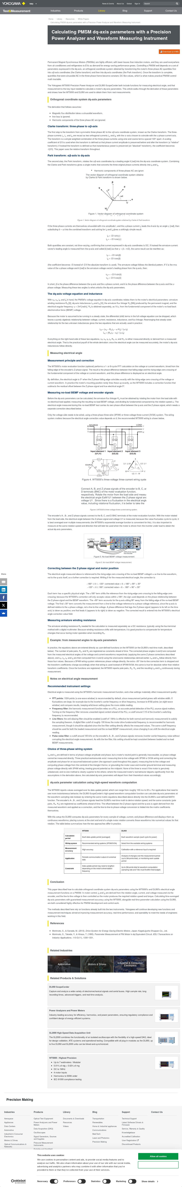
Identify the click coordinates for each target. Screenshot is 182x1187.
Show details (148, 1181)
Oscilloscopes (39, 1132)
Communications (99, 1130)
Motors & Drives (11, 1140)
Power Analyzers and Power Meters (67, 1010)
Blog (125, 10)
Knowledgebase (128, 1132)
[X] (3, 605)
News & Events (108, 3)
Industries (55, 10)
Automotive (9, 1130)
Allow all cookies (158, 1156)
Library (101, 10)
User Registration (129, 1140)
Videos (66, 1126)
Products (78, 10)
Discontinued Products (131, 1144)
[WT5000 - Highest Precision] (166, 1062)
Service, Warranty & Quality (133, 1128)
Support (148, 10)
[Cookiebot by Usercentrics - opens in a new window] (18, 1181)
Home (50, 19)
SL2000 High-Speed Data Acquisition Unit (69, 1032)
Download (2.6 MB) (171, 51)
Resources (70, 19)
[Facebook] (3, 597)
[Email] (3, 581)
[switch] (82, 1181)
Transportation (98, 1118)
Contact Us (171, 10)
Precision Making (99, 1141)
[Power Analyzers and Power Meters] (166, 1015)
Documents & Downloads (73, 1118)
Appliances (8, 1122)
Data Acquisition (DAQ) (43, 1128)
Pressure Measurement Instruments (43, 1143)
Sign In (137, 3)
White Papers (83, 19)
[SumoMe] (3, 613)
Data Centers (9, 1126)
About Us (120, 3)
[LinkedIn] (3, 589)
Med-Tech (96, 1134)
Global (129, 3)
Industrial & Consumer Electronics (13, 1135)
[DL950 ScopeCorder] (166, 992)
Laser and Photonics (100, 1137)
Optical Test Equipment (43, 1118)
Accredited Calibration (131, 1136)
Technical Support (129, 1118)
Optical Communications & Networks (15, 1145)
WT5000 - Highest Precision (62, 1057)
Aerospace (8, 1118)
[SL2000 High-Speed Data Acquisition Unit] (166, 1038)
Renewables (97, 1122)
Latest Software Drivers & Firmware (132, 1123)
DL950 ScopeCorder (59, 986)
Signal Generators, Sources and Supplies (45, 1137)
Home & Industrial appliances (104, 1126)
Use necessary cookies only (158, 1165)
